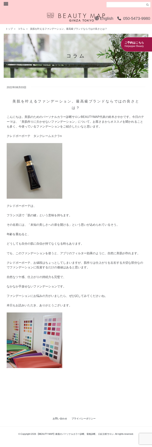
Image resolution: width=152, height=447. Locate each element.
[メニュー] (6, 3)
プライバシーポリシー (84, 418)
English (106, 18)
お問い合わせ (60, 418)
